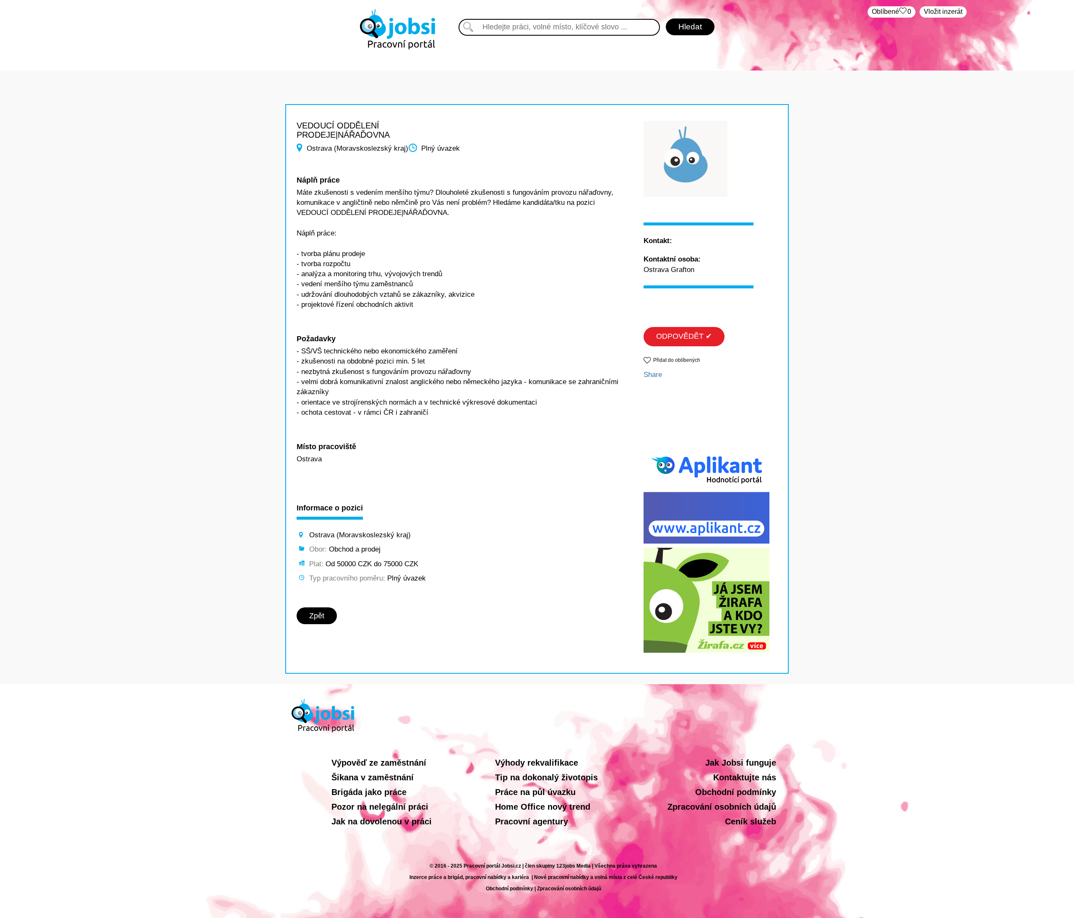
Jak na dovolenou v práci (381, 821)
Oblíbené (891, 11)
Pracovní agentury (531, 821)
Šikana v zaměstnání (372, 777)
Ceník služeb (750, 821)
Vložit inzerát (943, 11)
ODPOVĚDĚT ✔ (684, 336)
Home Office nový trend (542, 806)
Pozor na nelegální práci (379, 806)
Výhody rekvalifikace (536, 762)
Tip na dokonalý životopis (546, 777)
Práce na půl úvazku (535, 792)
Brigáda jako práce (369, 792)
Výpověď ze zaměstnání (378, 762)
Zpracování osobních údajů (721, 806)
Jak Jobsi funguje (740, 762)
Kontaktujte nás (744, 777)
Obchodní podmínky (735, 792)
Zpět (316, 616)
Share (653, 375)
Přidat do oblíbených (676, 360)
